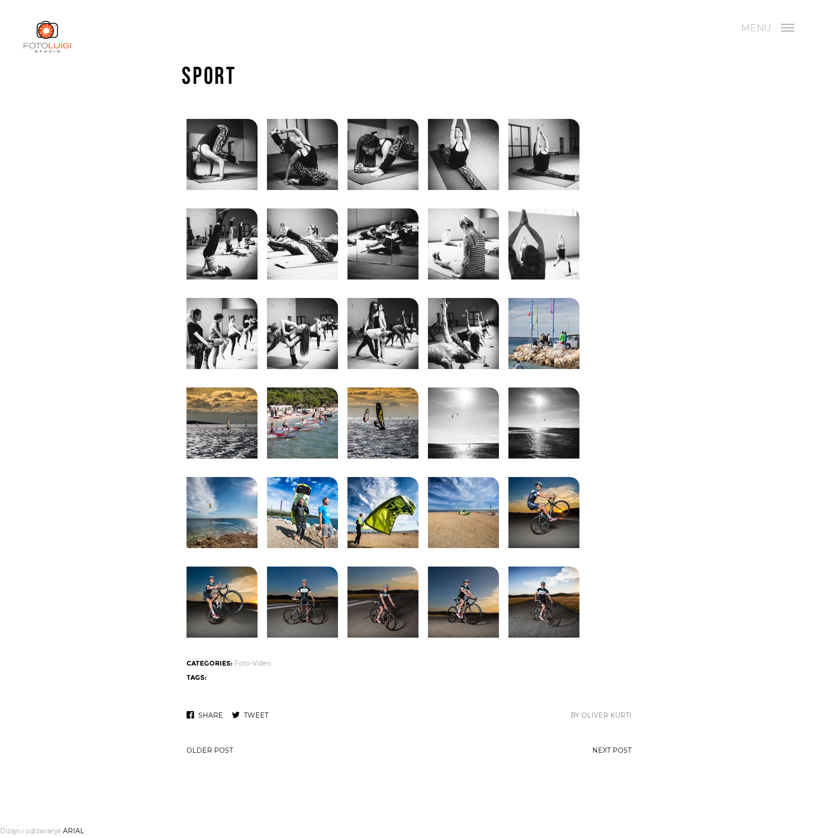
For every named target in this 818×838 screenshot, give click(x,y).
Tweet (256, 715)
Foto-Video (252, 663)
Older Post (210, 750)
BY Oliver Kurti (600, 715)
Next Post (611, 750)
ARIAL (73, 831)
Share (210, 715)
